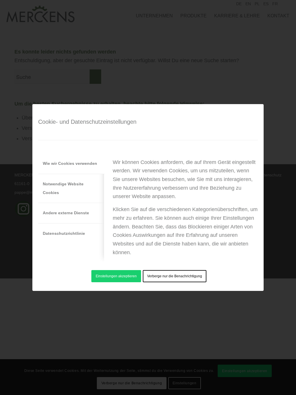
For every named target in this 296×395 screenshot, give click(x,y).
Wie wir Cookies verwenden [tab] (70, 163)
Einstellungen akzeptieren (116, 276)
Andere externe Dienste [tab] (66, 213)
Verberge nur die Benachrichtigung (174, 276)
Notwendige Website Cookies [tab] (63, 188)
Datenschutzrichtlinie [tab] (64, 233)
